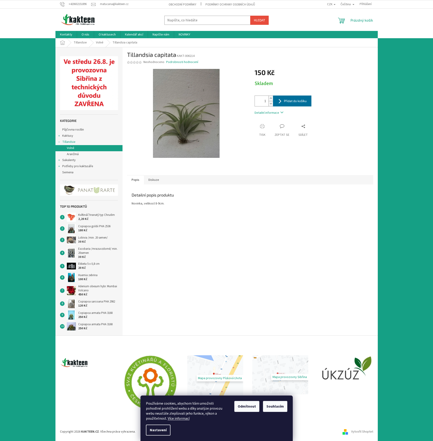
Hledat (259, 20)
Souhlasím (275, 406)
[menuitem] (66, 34)
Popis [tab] (135, 180)
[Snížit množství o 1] (270, 103)
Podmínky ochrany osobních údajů (230, 5)
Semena (67, 172)
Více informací (179, 418)
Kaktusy (67, 136)
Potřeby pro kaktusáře (77, 166)
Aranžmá (73, 154)
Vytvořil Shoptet (362, 431)
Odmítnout (247, 406)
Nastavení (158, 430)
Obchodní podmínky (182, 5)
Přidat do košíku (295, 101)
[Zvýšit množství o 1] (270, 98)
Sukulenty (69, 160)
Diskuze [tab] (153, 180)
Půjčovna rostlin (73, 129)
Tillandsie (68, 142)
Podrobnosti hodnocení (182, 62)
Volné (70, 148)
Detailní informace (267, 113)
